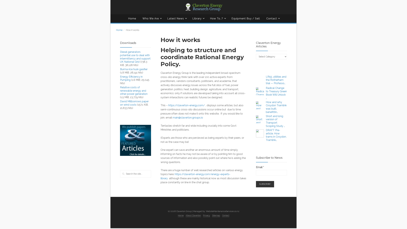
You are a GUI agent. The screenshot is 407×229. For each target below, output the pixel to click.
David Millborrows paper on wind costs (134, 103)
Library (197, 18)
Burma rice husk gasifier (134, 69)
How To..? (216, 18)
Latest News (175, 18)
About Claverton (193, 215)
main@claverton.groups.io (188, 117)
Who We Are (150, 18)
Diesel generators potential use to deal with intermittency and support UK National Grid (135, 56)
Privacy (206, 215)
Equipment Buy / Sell (245, 18)
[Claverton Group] (203, 7)
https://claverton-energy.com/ (186, 105)
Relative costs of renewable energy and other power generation (134, 91)
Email (260, 167)
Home (132, 18)
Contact (271, 18)
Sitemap (216, 215)
